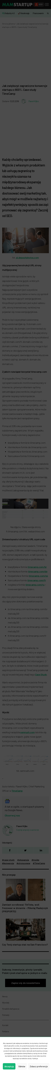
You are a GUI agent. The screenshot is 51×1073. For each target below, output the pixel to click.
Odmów (21, 1066)
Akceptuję (9, 1066)
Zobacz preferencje (39, 1066)
